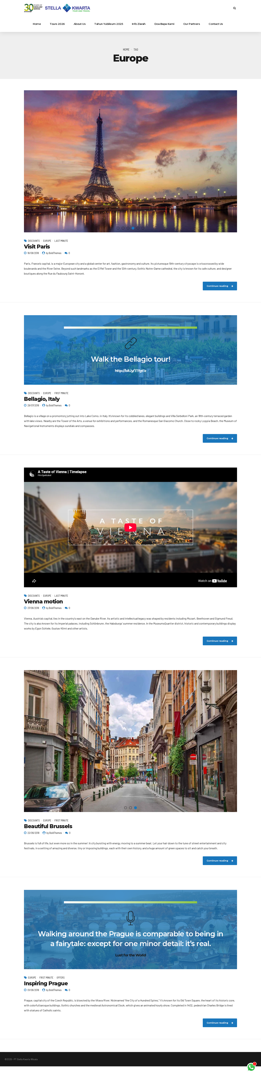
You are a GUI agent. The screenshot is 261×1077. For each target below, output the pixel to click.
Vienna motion (43, 601)
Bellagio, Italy (42, 399)
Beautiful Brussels (48, 826)
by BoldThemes (53, 253)
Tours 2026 (57, 24)
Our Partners (191, 24)
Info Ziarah (139, 24)
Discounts (34, 240)
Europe (47, 240)
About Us (79, 24)
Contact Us (216, 24)
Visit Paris (37, 246)
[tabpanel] (130, 161)
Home (37, 24)
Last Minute (61, 240)
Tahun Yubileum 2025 (108, 24)
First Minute (61, 393)
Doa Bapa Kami (164, 24)
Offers (61, 977)
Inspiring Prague (46, 983)
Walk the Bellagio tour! (130, 359)
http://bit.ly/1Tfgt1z (130, 371)
